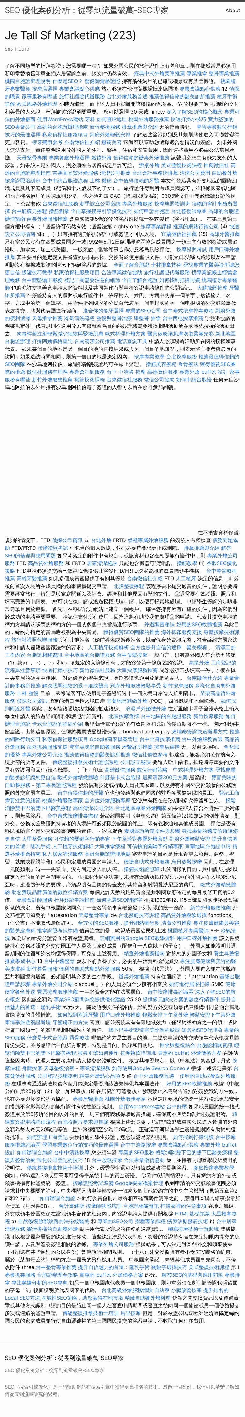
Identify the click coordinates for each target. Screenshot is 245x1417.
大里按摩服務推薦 (138, 670)
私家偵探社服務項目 (65, 134)
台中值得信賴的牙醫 (136, 180)
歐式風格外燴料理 (38, 104)
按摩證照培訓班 (23, 180)
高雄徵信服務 (162, 372)
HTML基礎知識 (192, 1213)
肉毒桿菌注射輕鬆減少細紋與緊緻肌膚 (60, 333)
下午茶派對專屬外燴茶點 (140, 838)
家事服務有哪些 (39, 96)
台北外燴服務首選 (128, 96)
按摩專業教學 (150, 356)
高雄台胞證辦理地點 (107, 854)
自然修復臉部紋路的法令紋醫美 (53, 1221)
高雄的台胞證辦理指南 (62, 127)
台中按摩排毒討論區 (171, 991)
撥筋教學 (187, 563)
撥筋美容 (111, 142)
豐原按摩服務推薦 (58, 991)
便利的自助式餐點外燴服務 (89, 968)
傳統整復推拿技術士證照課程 (86, 762)
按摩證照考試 (191, 249)
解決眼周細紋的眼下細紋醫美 (75, 685)
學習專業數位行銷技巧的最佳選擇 (80, 1145)
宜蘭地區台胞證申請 (208, 846)
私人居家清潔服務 (62, 854)
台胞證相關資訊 (45, 655)
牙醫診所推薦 (137, 747)
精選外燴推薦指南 (144, 953)
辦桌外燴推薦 (134, 976)
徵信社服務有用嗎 (47, 372)
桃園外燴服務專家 (62, 800)
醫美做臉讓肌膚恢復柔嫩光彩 (180, 333)
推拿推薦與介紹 (140, 127)
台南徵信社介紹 (82, 142)
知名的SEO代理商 (202, 1030)
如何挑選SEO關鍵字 (119, 900)
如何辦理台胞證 (34, 1152)
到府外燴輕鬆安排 (110, 134)
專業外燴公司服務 (114, 1244)
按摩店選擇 (45, 88)
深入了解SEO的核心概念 (195, 111)
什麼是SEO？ (67, 81)
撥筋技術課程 (90, 379)
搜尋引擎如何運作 (98, 1053)
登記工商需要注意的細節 (92, 280)
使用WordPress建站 (60, 119)
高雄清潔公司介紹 (93, 808)
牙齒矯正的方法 (70, 1022)
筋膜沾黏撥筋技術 (187, 1221)
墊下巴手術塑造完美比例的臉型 (144, 1030)
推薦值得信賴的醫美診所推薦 (182, 96)
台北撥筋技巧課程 (139, 915)
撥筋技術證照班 (142, 869)
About (233, 10)
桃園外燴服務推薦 (149, 119)
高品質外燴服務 (46, 563)
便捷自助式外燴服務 (147, 861)
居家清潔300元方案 (165, 777)
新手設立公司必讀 (100, 203)
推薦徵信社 (216, 165)
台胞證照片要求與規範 (82, 1122)
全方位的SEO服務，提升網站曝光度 (119, 923)
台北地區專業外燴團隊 (141, 808)
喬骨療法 (188, 364)
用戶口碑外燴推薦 (198, 938)
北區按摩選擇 (124, 716)
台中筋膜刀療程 (30, 211)
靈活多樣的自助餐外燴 (52, 1229)
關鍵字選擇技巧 (169, 1267)
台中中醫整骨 (60, 961)
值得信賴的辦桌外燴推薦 (141, 157)
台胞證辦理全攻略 (57, 1275)
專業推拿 (197, 73)
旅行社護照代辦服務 (82, 96)
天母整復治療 (59, 1068)
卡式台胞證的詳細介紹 (57, 724)
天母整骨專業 (32, 157)
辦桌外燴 (149, 165)
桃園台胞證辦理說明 (28, 81)
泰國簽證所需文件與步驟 (152, 831)
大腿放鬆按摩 (213, 287)
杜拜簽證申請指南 (74, 900)
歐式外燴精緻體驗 (77, 777)
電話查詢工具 (132, 341)
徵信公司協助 (159, 379)
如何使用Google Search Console (150, 1068)
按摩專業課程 (157, 226)
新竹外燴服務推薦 (53, 379)
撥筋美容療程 (161, 364)
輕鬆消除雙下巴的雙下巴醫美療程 (194, 1152)
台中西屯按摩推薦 (183, 318)
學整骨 (141, 318)
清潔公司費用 (195, 173)
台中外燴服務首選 (202, 739)
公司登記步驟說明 (57, 1076)
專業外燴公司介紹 (42, 754)
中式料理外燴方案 (194, 770)
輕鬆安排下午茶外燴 (165, 1014)
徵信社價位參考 (150, 754)
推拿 (156, 318)
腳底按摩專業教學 (213, 1167)
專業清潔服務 (95, 1068)
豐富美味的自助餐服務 (94, 747)
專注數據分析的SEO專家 (39, 1282)
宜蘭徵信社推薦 (179, 234)
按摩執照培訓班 (173, 203)
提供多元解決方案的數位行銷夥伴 (181, 999)
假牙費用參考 (47, 142)
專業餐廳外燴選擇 (70, 157)
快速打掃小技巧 (188, 119)
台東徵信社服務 (60, 203)
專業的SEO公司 (143, 310)
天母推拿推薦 (47, 318)
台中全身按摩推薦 (160, 739)
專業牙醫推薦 (88, 1099)
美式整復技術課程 (182, 165)
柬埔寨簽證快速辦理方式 (200, 731)
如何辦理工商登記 (47, 1137)
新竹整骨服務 (42, 968)
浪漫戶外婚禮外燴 (145, 708)
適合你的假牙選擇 (103, 310)
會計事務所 (71, 1206)
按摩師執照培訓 (104, 1206)
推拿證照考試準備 (58, 930)
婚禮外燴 (101, 157)
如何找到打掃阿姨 (179, 280)
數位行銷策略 (152, 770)
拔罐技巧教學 (38, 272)
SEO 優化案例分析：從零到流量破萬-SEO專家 (86, 10)
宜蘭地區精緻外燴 (128, 701)
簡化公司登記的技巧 (60, 1160)
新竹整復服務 (105, 127)
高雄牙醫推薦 (224, 234)
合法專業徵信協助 (121, 272)
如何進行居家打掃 (189, 984)
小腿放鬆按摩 (187, 1290)
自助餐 (161, 1290)
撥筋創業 (59, 211)
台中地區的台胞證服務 (89, 655)
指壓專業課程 (151, 1221)
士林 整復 (28, 693)
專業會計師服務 (87, 372)
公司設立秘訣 (135, 762)
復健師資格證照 (103, 81)
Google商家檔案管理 (114, 739)
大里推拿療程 (111, 846)
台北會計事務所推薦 (155, 173)
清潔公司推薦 (115, 173)
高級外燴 (199, 662)
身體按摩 (32, 1068)
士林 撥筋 (101, 180)
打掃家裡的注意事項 (183, 1206)
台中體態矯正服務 (43, 280)
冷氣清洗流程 (79, 318)
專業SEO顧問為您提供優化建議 (89, 999)
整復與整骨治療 (114, 318)
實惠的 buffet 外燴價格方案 (189, 1053)
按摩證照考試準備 (94, 1183)
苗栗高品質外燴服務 (76, 173)
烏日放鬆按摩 (187, 861)
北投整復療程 (129, 586)
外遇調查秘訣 (159, 624)
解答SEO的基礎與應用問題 (192, 1275)
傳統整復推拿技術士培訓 (56, 1167)
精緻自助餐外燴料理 (148, 1298)
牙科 (90, 119)
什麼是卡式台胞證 (120, 777)
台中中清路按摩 (139, 1145)
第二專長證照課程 (57, 785)
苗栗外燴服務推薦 (47, 219)
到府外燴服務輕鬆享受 (135, 685)
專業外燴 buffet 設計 (203, 372)
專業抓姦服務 (20, 1275)
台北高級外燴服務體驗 (127, 1290)
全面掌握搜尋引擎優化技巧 (101, 211)
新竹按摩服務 (178, 685)
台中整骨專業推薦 (56, 1267)
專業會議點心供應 (79, 88)
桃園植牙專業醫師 (188, 930)
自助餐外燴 (224, 173)
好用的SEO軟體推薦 (199, 624)
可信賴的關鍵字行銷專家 (82, 838)
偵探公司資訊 (67, 540)
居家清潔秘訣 (102, 563)
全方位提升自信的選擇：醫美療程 (168, 647)
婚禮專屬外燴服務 (149, 540)
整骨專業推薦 (224, 73)
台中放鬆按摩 (133, 655)
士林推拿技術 (166, 264)
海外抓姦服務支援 (181, 632)
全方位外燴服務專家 (108, 800)
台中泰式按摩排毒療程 (189, 310)
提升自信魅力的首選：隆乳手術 (114, 1267)
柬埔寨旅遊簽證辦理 (28, 1022)
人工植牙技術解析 (108, 647)
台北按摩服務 (181, 356)
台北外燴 (101, 540)
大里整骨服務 (37, 838)
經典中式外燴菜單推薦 (159, 73)
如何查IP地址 (112, 119)
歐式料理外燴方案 (126, 333)
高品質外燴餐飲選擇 (184, 915)
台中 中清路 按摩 (126, 372)
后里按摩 (130, 1313)
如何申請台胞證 (151, 211)
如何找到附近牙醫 (77, 1014)
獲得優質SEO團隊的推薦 (131, 632)
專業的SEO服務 (136, 1152)
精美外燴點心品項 (100, 1076)
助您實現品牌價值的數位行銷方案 (49, 892)
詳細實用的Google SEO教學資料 (137, 938)
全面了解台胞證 (131, 264)
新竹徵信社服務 (97, 670)
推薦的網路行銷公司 (196, 226)
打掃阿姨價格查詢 (52, 341)
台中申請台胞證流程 (65, 180)
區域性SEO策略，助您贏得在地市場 (82, 1298)
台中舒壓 (177, 1106)
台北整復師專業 (189, 211)
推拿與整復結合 (177, 1045)
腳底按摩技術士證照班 (194, 1229)
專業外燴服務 (137, 203)
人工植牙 (186, 578)
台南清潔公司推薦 (94, 341)
